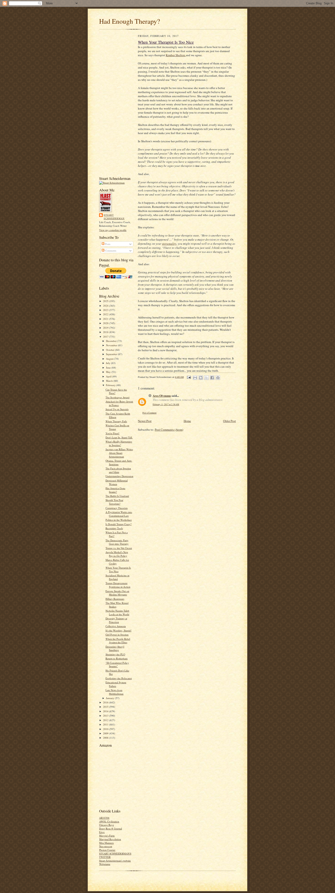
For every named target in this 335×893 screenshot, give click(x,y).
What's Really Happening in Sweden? (119, 443)
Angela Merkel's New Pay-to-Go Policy (117, 553)
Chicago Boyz (106, 825)
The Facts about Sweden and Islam (118, 470)
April (109, 376)
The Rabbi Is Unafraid (117, 496)
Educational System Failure (116, 684)
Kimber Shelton (176, 55)
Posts (107, 244)
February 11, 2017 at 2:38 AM (166, 404)
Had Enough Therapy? (129, 21)
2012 (106, 720)
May (108, 372)
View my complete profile (112, 230)
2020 (106, 323)
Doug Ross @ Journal (110, 828)
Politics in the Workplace (119, 520)
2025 (106, 301)
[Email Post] (189, 377)
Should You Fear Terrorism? (114, 501)
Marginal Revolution (110, 839)
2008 (106, 737)
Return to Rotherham (117, 658)
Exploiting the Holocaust (119, 678)
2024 (106, 305)
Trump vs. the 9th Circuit (119, 548)
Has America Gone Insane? (115, 490)
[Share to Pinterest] (218, 377)
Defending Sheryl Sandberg (115, 648)
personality (169, 244)
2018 (106, 332)
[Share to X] (206, 377)
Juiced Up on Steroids (117, 409)
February (111, 385)
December (111, 341)
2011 (106, 724)
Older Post (229, 421)
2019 (106, 327)
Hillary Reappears (115, 598)
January (110, 698)
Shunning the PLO (115, 654)
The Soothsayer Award (117, 397)
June (108, 367)
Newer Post (145, 421)
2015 (106, 706)
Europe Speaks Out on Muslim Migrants (117, 592)
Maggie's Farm (107, 835)
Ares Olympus (162, 395)
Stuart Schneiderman (114, 216)
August (110, 358)
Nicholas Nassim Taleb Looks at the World (117, 612)
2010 (106, 729)
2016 (106, 702)
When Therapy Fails (116, 421)
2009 (106, 733)
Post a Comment (149, 412)
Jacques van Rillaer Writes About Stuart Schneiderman (119, 453)
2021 (106, 319)
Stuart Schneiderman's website (115, 860)
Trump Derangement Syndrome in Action (118, 584)
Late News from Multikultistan (115, 691)
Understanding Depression (119, 476)
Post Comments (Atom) (169, 429)
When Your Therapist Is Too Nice (118, 569)
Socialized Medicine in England (117, 577)
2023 (106, 310)
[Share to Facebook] (212, 377)
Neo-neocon (105, 846)
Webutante (104, 864)
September (112, 354)
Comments (110, 250)
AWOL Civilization (109, 821)
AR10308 (104, 817)
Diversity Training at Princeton (116, 620)
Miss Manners (106, 843)
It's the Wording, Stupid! (118, 630)
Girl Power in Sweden (117, 634)
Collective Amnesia (116, 626)
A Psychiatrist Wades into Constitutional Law (119, 513)
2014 (106, 711)
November (112, 345)
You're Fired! (112, 433)
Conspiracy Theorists (117, 508)
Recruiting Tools (114, 528)
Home (187, 421)
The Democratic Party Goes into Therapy (117, 542)
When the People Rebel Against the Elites (118, 640)
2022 (106, 314)
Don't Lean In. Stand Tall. (119, 437)
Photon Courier (107, 850)
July (108, 363)
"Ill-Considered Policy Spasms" (117, 664)
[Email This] (195, 377)
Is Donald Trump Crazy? (118, 524)
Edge (102, 832)
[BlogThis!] (200, 377)
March (109, 380)
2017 (106, 336)
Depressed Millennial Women (117, 482)
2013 (106, 715)
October (110, 349)
